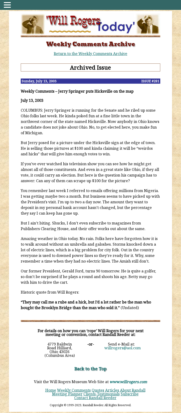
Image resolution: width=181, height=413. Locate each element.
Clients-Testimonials (101, 394)
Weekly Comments (74, 390)
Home (50, 390)
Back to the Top (90, 368)
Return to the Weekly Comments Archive (90, 53)
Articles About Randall (125, 390)
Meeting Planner (67, 394)
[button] (8, 5)
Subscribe (130, 394)
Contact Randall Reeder (95, 397)
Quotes (98, 390)
